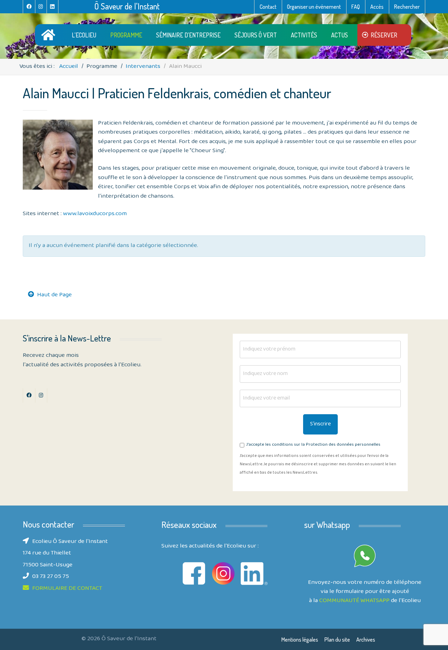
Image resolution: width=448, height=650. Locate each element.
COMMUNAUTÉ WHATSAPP (354, 601)
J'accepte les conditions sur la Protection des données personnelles (313, 445)
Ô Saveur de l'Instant (127, 6)
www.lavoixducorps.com (94, 214)
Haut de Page (54, 295)
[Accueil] (49, 34)
